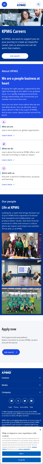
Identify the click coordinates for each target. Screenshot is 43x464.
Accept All (21, 460)
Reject (21, 453)
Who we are (7, 126)
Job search (15, 56)
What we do (7, 148)
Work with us (8, 173)
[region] (21, 445)
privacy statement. (24, 449)
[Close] (40, 429)
